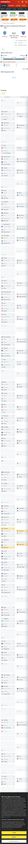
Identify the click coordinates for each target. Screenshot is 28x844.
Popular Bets (20, 9)
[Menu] (26, 2)
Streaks (14, 9)
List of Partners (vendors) (7, 828)
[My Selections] (22, 2)
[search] (19, 2)
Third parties (7, 817)
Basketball (11, 5)
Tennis (24, 5)
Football (4, 5)
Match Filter (8, 9)
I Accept (14, 832)
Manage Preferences (14, 841)
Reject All (14, 837)
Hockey (18, 5)
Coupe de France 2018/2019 (8, 23)
